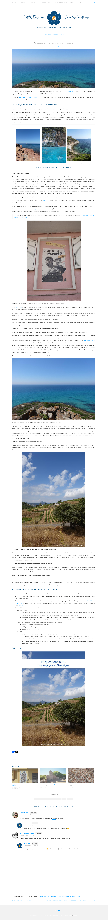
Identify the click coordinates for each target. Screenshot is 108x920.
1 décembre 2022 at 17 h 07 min (31, 825)
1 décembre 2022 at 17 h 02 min (27, 814)
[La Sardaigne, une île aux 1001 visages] (81, 775)
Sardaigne (60, 35)
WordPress (76, 915)
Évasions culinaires (61, 2)
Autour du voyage (44, 2)
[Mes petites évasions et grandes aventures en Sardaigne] (25, 775)
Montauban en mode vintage (22, 900)
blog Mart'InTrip (72, 91)
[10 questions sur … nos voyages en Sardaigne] (53, 68)
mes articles (19, 307)
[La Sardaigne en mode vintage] (53, 775)
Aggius (35, 208)
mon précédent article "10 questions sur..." (30, 97)
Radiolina (64, 593)
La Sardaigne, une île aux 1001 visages (78, 784)
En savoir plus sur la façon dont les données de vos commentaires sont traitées (59, 896)
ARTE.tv (21, 605)
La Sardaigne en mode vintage (47, 784)
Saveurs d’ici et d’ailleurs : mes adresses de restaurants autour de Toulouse (70, 900)
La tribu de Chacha (27, 833)
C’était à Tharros (88, 340)
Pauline (60, 46)
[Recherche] (95, 2)
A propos (71, 2)
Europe (23, 2)
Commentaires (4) (53, 794)
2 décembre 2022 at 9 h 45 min (31, 845)
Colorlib (65, 915)
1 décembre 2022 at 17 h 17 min (27, 835)
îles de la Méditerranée (53, 799)
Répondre (33, 812)
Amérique (32, 2)
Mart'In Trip (24, 812)
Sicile (44, 200)
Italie (63, 799)
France (14, 2)
